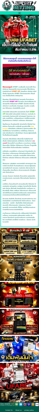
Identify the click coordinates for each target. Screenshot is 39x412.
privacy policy (29, 410)
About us (18, 410)
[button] (19, 13)
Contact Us (8, 410)
